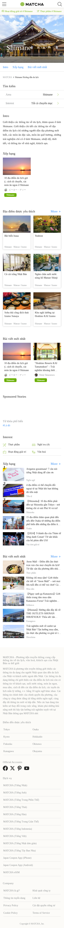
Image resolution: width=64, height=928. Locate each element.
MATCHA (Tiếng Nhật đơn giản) (20, 843)
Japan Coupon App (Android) (18, 865)
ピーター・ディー (17, 190)
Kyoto (6, 736)
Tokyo (6, 729)
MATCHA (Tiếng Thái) (15, 807)
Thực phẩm (14, 444)
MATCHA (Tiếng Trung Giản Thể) (21, 821)
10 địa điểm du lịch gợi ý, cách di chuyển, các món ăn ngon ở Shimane (16, 181)
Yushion (39, 236)
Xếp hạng (17, 67)
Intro (5, 67)
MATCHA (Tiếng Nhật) (15, 785)
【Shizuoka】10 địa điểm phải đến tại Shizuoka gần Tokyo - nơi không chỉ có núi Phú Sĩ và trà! (43, 505)
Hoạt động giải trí (17, 451)
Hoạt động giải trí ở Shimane (19, 11)
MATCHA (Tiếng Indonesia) (17, 829)
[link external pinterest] (20, 769)
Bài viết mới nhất (37, 67)
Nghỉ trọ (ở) (43, 444)
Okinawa (37, 744)
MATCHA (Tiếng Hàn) (14, 814)
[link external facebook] (6, 769)
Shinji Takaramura (47, 375)
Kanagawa (8, 751)
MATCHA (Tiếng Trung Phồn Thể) (21, 800)
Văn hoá (41, 451)
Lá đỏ (7, 425)
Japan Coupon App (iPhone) (17, 858)
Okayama (37, 751)
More (54, 211)
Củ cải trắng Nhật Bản (15, 274)
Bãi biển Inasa (11, 236)
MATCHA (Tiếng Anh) (14, 792)
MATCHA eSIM (11, 872)
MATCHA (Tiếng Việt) (14, 836)
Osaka (36, 729)
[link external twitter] (13, 769)
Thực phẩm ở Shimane (51, 11)
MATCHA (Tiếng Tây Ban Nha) (19, 850)
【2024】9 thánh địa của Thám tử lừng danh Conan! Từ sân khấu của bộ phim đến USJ (43, 537)
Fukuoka (7, 744)
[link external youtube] (27, 769)
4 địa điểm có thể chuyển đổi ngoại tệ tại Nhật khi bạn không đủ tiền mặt (42, 488)
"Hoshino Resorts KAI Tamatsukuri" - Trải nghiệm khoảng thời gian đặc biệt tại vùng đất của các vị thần (46, 370)
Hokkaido (37, 736)
